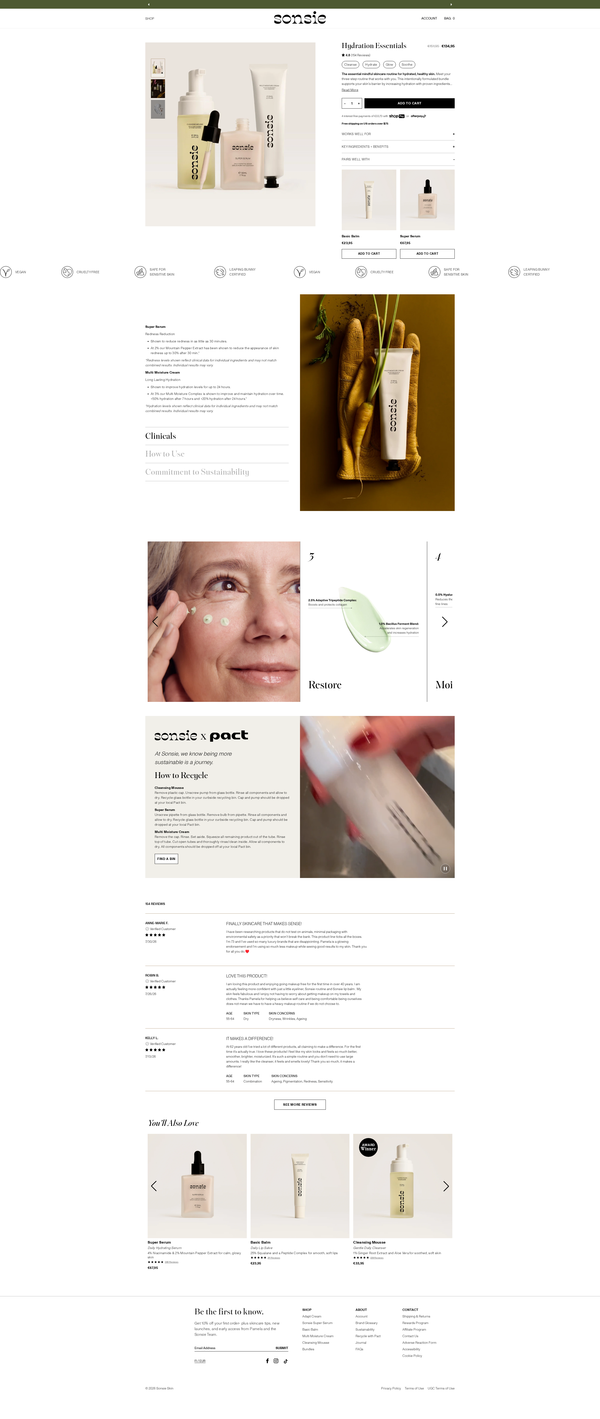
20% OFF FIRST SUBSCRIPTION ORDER (300, 4)
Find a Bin (166, 859)
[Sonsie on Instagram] (276, 1361)
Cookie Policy (412, 1356)
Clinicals (160, 436)
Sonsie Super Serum (317, 1323)
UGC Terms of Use (441, 1388)
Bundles (308, 1349)
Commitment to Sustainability (197, 472)
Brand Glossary (367, 1323)
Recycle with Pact (368, 1336)
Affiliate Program (414, 1329)
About (361, 1310)
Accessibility (411, 1349)
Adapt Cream (311, 1316)
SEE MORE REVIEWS (300, 1104)
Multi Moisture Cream (318, 1336)
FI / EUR (200, 1361)
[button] (149, 4)
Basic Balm (350, 236)
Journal (361, 1342)
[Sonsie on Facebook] (267, 1361)
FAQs (359, 1349)
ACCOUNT (429, 18)
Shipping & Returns (416, 1316)
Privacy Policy (391, 1388)
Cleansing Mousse (369, 1243)
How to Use (165, 454)
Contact (410, 1310)
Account (362, 1316)
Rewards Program (415, 1323)
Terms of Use (414, 1388)
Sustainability (365, 1329)
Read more (350, 90)
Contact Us (410, 1336)
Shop (306, 1310)
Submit (282, 1348)
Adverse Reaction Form (419, 1342)
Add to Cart (410, 103)
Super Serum (410, 236)
